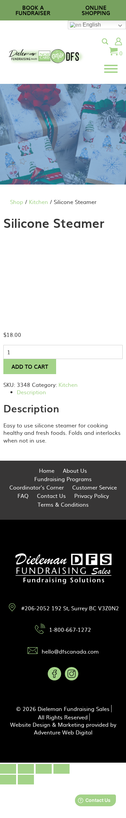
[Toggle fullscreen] (44, 769)
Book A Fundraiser (32, 10)
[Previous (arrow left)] (8, 779)
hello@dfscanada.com (70, 651)
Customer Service (94, 487)
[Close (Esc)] (8, 769)
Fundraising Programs (63, 479)
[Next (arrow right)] (26, 779)
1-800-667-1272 (70, 629)
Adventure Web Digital (63, 732)
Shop (16, 202)
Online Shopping (96, 10)
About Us (75, 470)
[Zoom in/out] (61, 769)
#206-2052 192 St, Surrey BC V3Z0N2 (70, 608)
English (91, 25)
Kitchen (38, 202)
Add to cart (29, 366)
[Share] (26, 769)
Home (46, 470)
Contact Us (51, 496)
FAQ (23, 496)
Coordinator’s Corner (36, 487)
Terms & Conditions (63, 504)
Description (31, 392)
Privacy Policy (91, 496)
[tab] (70, 392)
